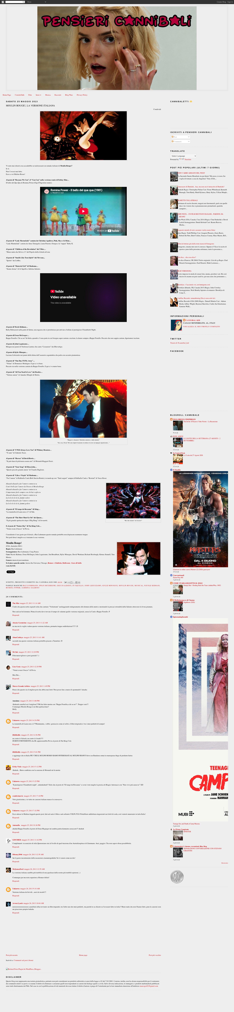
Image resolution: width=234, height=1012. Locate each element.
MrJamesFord (17, 869)
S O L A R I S (178, 436)
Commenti (177, 141)
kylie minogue (110, 585)
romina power (13, 587)
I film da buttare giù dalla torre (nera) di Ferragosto (195, 243)
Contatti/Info (19, 95)
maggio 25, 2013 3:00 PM (30, 701)
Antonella (16, 825)
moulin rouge (126, 585)
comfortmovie (17, 796)
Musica (48, 95)
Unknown (16, 720)
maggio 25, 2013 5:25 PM (30, 781)
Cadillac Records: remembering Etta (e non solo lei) (196, 298)
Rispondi (15, 615)
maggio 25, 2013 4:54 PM (30, 720)
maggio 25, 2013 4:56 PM (30, 735)
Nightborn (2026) (189, 602)
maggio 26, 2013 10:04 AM (33, 903)
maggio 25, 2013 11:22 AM (37, 622)
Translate (188, 159)
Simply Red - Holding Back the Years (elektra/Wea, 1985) (202, 585)
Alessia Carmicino (19, 622)
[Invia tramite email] (68, 582)
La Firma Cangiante (181, 829)
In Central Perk (179, 453)
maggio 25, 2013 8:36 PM (30, 825)
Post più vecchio (155, 955)
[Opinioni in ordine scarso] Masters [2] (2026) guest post (191, 569)
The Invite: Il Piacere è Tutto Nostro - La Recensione (200, 421)
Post (175, 137)
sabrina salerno (30, 587)
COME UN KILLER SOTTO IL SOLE (188, 583)
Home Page (7, 95)
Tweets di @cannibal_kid (179, 343)
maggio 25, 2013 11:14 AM (30, 603)
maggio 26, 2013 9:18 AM (30, 888)
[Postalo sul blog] (71, 582)
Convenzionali (178, 575)
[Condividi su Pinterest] (79, 582)
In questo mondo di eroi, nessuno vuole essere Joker (196, 230)
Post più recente (12, 955)
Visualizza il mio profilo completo (201, 326)
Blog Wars (69, 95)
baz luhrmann (30, 585)
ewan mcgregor (47, 585)
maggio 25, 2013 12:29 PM (31, 666)
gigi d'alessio (64, 585)
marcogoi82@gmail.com (149, 986)
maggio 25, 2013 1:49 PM (40, 686)
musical (139, 585)
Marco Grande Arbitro (21, 686)
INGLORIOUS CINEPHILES (184, 419)
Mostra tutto (224, 863)
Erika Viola (17, 766)
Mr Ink (15, 652)
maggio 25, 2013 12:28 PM (29, 652)
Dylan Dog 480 (178, 577)
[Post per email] (65, 582)
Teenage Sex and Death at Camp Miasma (186, 824)
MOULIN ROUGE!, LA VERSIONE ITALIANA (30, 105)
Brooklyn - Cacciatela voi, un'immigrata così (193, 284)
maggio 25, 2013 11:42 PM (32, 840)
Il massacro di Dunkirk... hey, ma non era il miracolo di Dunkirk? (200, 186)
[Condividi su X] (74, 582)
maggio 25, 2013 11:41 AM (34, 637)
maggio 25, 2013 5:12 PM (32, 766)
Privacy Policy (82, 95)
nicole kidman (152, 585)
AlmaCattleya (17, 637)
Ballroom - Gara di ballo (72, 563)
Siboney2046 (17, 854)
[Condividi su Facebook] (76, 582)
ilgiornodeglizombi (180, 616)
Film (30, 95)
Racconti (58, 95)
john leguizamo (93, 585)
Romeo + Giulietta (55, 563)
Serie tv (38, 95)
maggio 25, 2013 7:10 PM (33, 796)
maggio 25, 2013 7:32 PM (30, 810)
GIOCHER (16, 839)
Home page (83, 955)
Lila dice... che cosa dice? (186, 257)
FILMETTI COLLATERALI (187, 200)
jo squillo (77, 585)
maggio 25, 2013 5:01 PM (30, 752)
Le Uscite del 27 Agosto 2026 (193, 455)
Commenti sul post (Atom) (23, 960)
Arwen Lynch (17, 903)
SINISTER (187, 831)
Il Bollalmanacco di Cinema (184, 600)
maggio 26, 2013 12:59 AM (34, 869)
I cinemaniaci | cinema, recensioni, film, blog (190, 846)
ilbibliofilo (16, 735)
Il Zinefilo (177, 469)
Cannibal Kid (193, 320)
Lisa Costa (16, 666)
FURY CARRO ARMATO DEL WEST (191, 173)
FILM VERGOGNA (184, 271)
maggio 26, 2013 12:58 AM (33, 854)
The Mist (15, 603)
